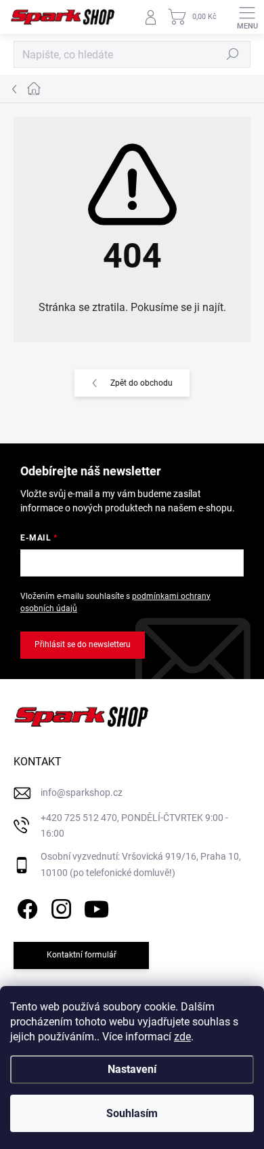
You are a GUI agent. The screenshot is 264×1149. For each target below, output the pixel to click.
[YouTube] (96, 907)
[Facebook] (25, 907)
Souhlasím (132, 1113)
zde (182, 1036)
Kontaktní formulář (81, 955)
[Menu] (247, 17)
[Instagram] (59, 907)
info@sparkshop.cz (82, 792)
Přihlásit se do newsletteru (83, 644)
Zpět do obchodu (141, 383)
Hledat (233, 54)
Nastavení (132, 1069)
